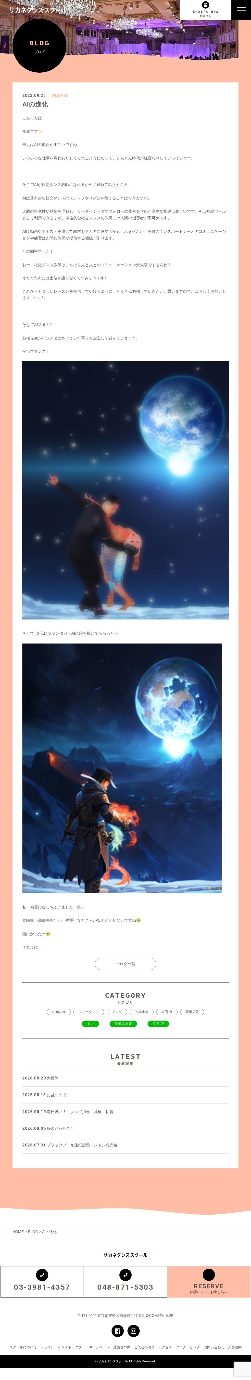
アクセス (165, 1347)
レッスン (47, 1347)
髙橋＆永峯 (123, 1023)
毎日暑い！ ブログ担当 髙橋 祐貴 (67, 1111)
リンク (195, 1347)
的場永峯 (60, 95)
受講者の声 (121, 1347)
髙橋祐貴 (192, 1012)
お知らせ (59, 1012)
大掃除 (40, 1078)
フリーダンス (88, 1012)
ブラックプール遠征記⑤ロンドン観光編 (69, 1145)
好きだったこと (48, 1128)
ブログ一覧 (125, 964)
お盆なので (44, 1094)
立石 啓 (167, 1012)
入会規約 (235, 1347)
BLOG (33, 1232)
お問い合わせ (214, 1347)
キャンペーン (99, 1347)
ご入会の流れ (144, 1347)
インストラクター (71, 1347)
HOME (19, 1232)
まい (90, 1023)
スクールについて (23, 1347)
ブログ (117, 1012)
